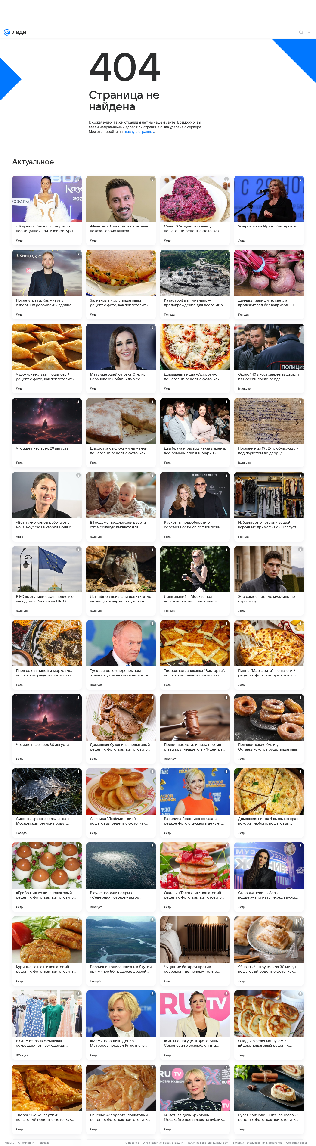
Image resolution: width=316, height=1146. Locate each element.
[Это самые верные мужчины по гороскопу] (269, 581)
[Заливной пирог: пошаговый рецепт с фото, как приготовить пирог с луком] (121, 284)
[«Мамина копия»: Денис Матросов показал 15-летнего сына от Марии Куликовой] (121, 1025)
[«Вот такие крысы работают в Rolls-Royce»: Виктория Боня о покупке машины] (47, 507)
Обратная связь (297, 1142)
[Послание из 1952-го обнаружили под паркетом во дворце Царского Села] (269, 432)
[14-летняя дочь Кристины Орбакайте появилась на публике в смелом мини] (195, 1099)
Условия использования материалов (257, 1142)
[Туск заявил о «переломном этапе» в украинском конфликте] (121, 655)
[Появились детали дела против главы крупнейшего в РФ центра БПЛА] (195, 729)
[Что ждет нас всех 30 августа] (47, 729)
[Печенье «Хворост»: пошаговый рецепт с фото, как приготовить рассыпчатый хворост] (121, 1099)
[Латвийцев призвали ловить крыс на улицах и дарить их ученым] (121, 581)
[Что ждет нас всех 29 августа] (47, 432)
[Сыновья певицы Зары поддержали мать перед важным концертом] (269, 877)
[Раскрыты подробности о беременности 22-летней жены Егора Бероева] (195, 507)
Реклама (44, 1142)
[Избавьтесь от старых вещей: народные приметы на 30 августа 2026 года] (269, 507)
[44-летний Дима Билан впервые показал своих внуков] (121, 210)
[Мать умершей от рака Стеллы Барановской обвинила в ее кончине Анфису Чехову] (121, 358)
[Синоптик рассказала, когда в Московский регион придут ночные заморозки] (47, 803)
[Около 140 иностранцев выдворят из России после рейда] (269, 358)
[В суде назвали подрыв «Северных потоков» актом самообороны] (121, 877)
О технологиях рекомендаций (163, 1142)
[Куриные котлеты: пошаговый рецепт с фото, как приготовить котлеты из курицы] (47, 951)
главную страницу (139, 131)
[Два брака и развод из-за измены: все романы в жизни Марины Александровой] (195, 432)
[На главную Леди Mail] (18, 32)
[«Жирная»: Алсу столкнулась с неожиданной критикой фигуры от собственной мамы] (47, 210)
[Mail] (7, 32)
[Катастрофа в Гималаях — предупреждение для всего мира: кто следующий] (195, 284)
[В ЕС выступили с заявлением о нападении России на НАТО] (47, 581)
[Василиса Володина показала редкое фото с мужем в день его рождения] (195, 803)
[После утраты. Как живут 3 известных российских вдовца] (47, 284)
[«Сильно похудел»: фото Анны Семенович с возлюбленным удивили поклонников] (195, 1025)
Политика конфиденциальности (208, 1142)
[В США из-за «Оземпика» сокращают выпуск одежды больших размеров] (47, 1025)
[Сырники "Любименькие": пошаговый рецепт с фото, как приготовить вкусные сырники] (121, 803)
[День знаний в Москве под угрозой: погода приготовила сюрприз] (195, 581)
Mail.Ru (9, 1142)
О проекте (132, 1142)
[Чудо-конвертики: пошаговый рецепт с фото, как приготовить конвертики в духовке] (47, 358)
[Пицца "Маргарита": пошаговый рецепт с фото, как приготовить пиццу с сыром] (269, 655)
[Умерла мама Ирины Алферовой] (269, 210)
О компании (26, 1142)
